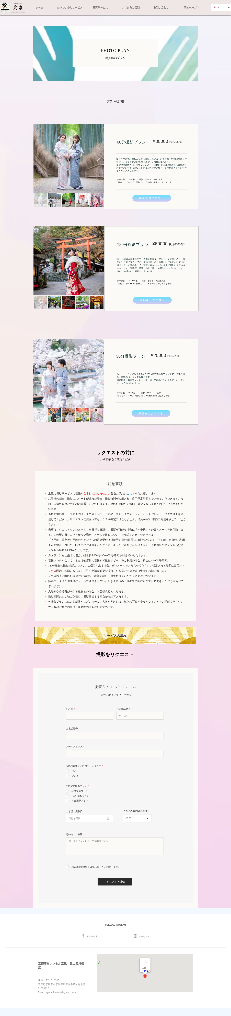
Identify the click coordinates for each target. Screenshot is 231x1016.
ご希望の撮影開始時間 (135, 811)
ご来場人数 (123, 709)
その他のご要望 (74, 834)
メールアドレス (74, 746)
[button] (70, 7)
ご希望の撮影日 (76, 811)
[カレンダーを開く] (108, 818)
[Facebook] (83, 936)
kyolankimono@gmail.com (61, 992)
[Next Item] (98, 158)
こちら (131, 493)
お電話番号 (72, 728)
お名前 (69, 709)
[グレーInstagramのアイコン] (135, 936)
